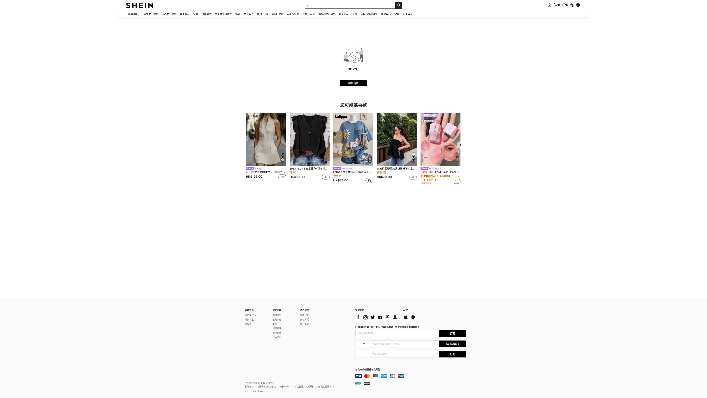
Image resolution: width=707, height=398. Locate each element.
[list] (377, 317)
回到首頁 (353, 83)
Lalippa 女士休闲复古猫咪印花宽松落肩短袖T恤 (353, 171)
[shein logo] (139, 5)
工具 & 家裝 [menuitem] (309, 14)
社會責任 (249, 324)
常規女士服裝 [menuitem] (151, 14)
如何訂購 (276, 328)
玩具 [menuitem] (354, 14)
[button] (571, 5)
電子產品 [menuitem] (344, 14)
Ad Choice (258, 391)
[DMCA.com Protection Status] (367, 383)
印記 (247, 391)
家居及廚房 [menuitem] (293, 14)
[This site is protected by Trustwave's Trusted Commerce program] (358, 383)
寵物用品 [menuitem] (386, 14)
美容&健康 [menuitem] (277, 14)
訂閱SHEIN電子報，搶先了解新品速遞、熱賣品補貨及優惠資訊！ (387, 327)
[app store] (405, 319)
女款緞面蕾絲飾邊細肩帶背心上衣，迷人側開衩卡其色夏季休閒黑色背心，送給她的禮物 (397, 168)
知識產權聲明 (325, 386)
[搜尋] (398, 5)
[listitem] (266, 148)
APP (405, 310)
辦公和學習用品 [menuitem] (327, 14)
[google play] (412, 319)
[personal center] (549, 5)
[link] (557, 5)
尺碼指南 (276, 337)
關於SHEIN (250, 315)
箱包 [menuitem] (237, 14)
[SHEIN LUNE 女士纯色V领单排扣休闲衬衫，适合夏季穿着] (310, 139)
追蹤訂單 (276, 333)
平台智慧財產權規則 (304, 386)
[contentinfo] (410, 376)
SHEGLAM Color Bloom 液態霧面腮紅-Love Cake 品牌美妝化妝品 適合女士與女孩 (440, 171)
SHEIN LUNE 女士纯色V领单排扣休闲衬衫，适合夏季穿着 (310, 168)
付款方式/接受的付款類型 (367, 370)
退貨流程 (276, 319)
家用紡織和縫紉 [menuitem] (369, 14)
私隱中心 (249, 386)
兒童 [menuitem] (195, 14)
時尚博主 (249, 319)
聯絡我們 (304, 315)
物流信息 (276, 315)
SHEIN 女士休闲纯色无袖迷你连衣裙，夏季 (266, 171)
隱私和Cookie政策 (267, 386)
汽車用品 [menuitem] (407, 14)
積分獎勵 (304, 324)
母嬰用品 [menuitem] (206, 14)
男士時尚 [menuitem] (184, 14)
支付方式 (304, 319)
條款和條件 (285, 386)
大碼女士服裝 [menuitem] (169, 14)
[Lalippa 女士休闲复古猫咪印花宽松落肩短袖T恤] (353, 139)
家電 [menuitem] (396, 14)
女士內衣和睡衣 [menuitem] (223, 14)
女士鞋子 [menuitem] (248, 14)
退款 (274, 324)
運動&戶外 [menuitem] (262, 14)
